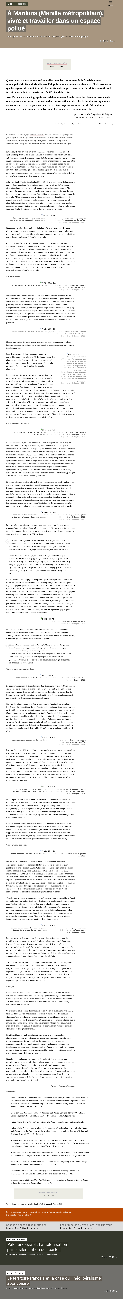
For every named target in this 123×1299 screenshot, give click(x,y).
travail (70, 36)
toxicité (40, 36)
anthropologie (81, 36)
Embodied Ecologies (104, 117)
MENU (110, 5)
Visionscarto (17, 4)
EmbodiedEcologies (55, 36)
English (37, 1204)
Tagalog (56, 1204)
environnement (27, 36)
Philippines (13, 36)
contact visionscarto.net (21, 1214)
